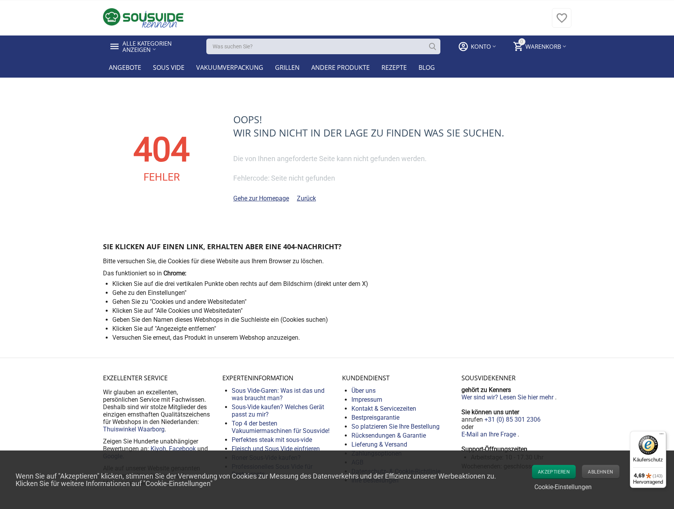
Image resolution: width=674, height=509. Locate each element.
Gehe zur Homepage (261, 198)
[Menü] (661, 435)
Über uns (363, 390)
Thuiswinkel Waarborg (134, 429)
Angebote (125, 67)
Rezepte (394, 67)
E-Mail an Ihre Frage (489, 434)
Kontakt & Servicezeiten (383, 408)
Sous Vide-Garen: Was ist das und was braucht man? (278, 394)
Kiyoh (158, 448)
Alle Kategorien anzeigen (147, 46)
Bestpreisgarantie (375, 417)
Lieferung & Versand (379, 444)
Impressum (366, 399)
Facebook (182, 448)
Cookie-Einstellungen (563, 487)
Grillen (287, 67)
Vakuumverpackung (229, 67)
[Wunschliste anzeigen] (561, 22)
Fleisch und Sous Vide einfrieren (276, 448)
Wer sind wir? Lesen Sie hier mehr (508, 397)
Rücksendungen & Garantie (388, 435)
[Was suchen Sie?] (432, 46)
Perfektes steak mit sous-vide (272, 439)
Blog (427, 67)
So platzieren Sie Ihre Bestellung (395, 426)
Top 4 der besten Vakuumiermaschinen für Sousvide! (281, 427)
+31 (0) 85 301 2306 (512, 419)
